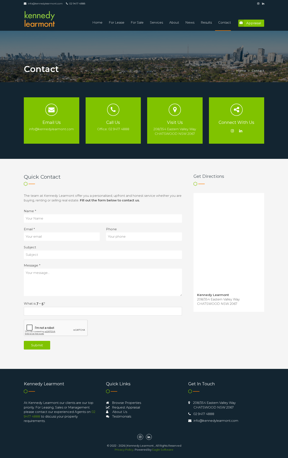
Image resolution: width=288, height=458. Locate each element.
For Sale (137, 22)
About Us (119, 412)
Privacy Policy (124, 449)
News (189, 22)
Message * (32, 265)
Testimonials (121, 416)
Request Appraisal (125, 407)
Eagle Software (162, 449)
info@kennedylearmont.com (45, 3)
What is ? (34, 303)
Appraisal (253, 23)
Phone (111, 229)
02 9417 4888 (203, 414)
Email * (29, 229)
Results (206, 22)
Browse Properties (126, 403)
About (174, 22)
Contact (224, 22)
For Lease (116, 22)
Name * (30, 211)
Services (156, 22)
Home (97, 22)
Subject (30, 247)
